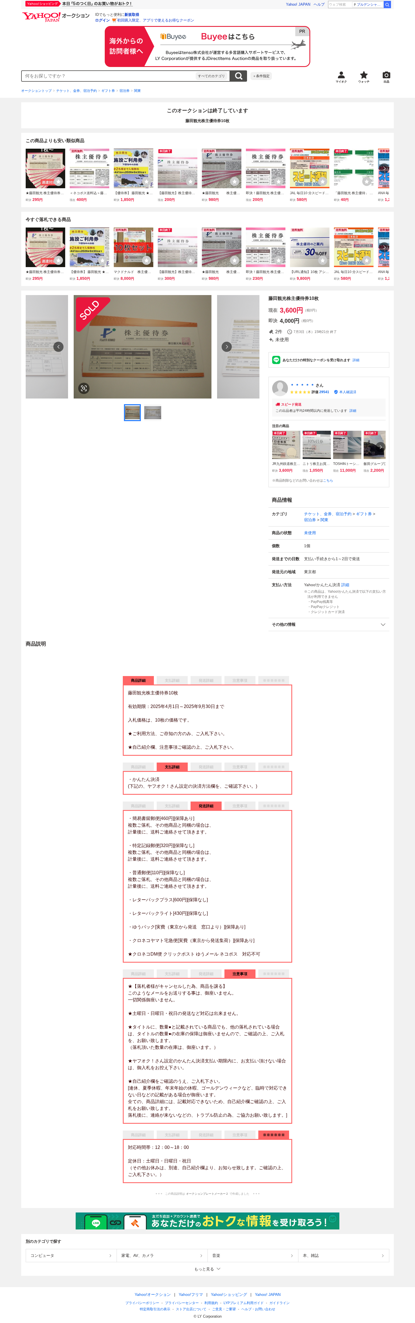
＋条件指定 (261, 76)
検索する (238, 76)
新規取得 (131, 14)
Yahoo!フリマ (191, 1294)
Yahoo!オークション (153, 1294)
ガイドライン (279, 1303)
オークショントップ (36, 91)
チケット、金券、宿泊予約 (76, 91)
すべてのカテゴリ (211, 76)
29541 (324, 392)
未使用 (310, 533)
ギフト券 (108, 91)
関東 (137, 91)
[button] (328, 624)
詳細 (356, 360)
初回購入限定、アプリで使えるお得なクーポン (155, 20)
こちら (328, 480)
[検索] (387, 4)
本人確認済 (347, 392)
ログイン (102, 20)
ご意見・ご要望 (224, 1309)
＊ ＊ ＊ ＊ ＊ (302, 385)
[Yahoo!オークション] (56, 14)
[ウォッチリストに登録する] (58, 181)
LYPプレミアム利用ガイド (244, 1303)
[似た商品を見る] (83, 388)
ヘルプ (319, 4)
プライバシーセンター (182, 1303)
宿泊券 (124, 91)
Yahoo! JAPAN (298, 4)
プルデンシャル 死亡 (370, 5)
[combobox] (108, 76)
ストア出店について (191, 1309)
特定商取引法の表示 (155, 1309)
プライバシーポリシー (142, 1303)
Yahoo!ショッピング (229, 1294)
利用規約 (211, 1303)
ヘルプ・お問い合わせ (258, 1309)
